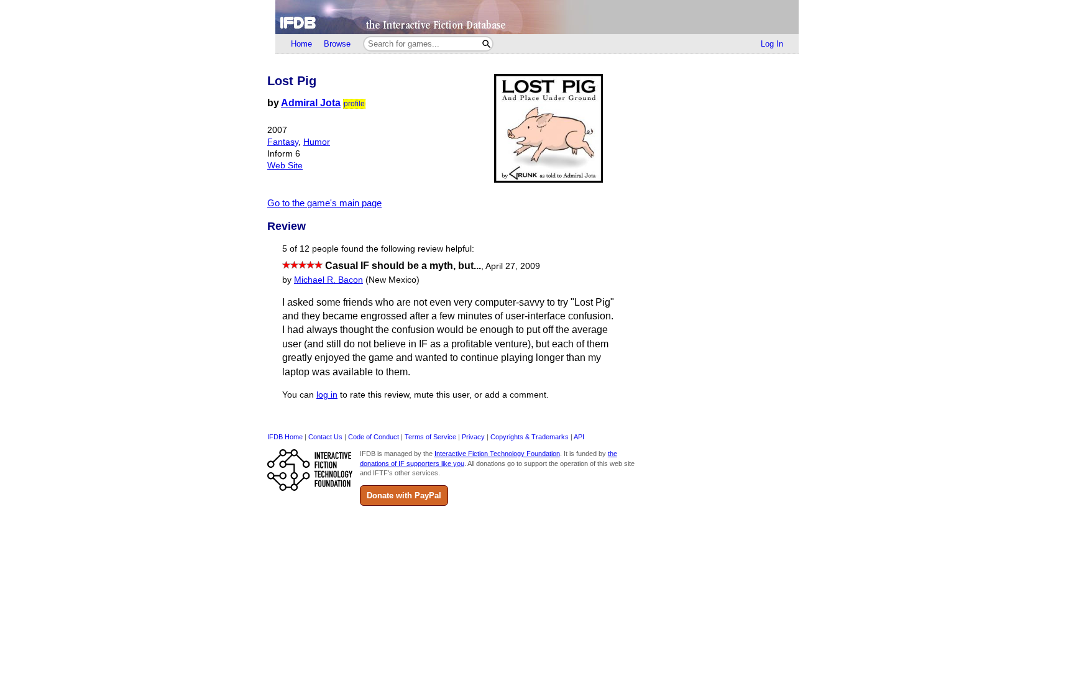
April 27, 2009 (512, 266)
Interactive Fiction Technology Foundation (497, 453)
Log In (772, 43)
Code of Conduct (373, 437)
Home (301, 43)
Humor (316, 142)
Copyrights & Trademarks (529, 437)
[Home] (537, 17)
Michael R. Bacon (328, 280)
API (579, 437)
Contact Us (325, 437)
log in (326, 395)
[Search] (486, 43)
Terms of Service (430, 437)
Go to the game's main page (324, 203)
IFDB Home (285, 437)
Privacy (473, 437)
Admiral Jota (311, 103)
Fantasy (282, 142)
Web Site (285, 165)
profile (354, 103)
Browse (337, 43)
